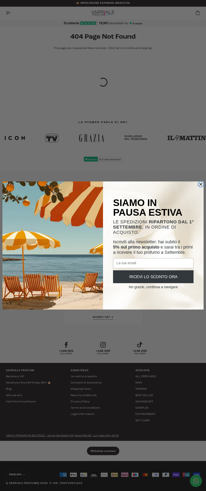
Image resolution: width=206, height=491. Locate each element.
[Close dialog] (201, 184)
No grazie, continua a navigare (153, 285)
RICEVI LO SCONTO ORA (153, 277)
